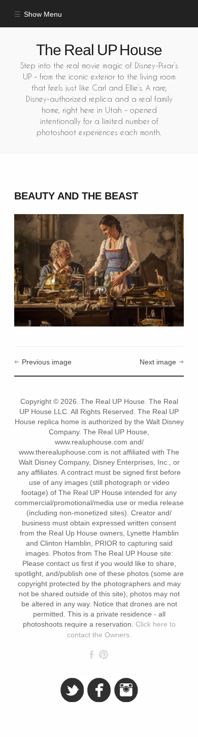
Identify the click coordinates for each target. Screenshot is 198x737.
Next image (158, 362)
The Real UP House (99, 50)
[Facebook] (92, 654)
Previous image (46, 362)
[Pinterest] (103, 654)
